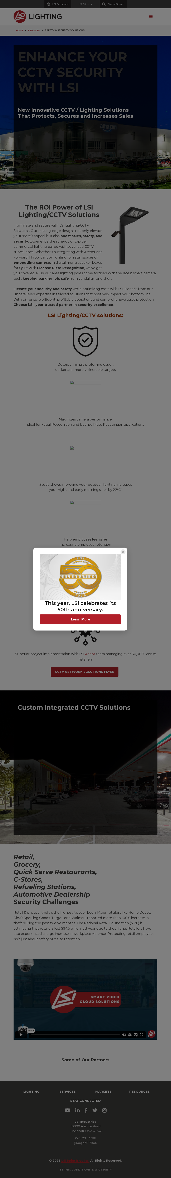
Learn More (80, 619)
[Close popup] (123, 551)
